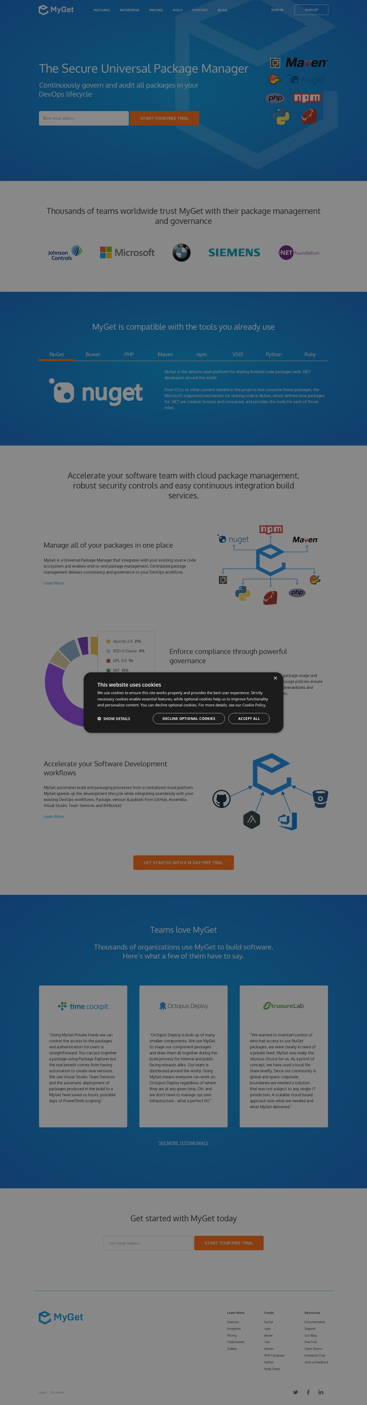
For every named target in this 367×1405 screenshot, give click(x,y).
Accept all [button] (249, 718)
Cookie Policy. (254, 704)
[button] (113, 718)
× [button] (275, 678)
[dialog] (183, 702)
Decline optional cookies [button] (189, 718)
